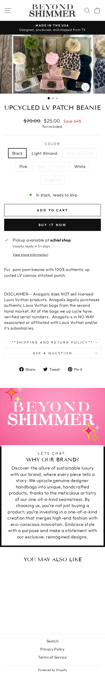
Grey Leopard (79, 153)
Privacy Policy (52, 649)
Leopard (52, 179)
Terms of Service (52, 657)
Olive (60, 166)
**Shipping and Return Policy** (52, 342)
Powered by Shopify (52, 670)
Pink (24, 166)
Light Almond (44, 153)
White (79, 166)
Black (17, 153)
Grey (41, 166)
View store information (30, 254)
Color (53, 144)
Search (52, 641)
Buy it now (53, 225)
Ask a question (52, 353)
